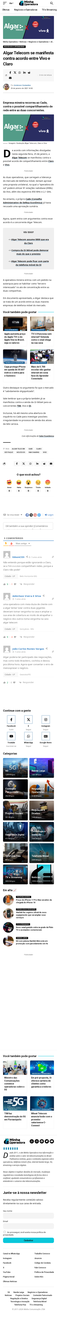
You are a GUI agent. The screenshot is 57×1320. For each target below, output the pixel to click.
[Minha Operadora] (28, 3)
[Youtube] (11, 740)
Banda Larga (38, 770)
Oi (30, 405)
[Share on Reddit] (29, 72)
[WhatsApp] (28, 740)
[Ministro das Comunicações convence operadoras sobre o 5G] (15, 1068)
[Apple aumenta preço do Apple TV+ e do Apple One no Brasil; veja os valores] (15, 324)
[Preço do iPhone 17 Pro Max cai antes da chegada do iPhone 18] (8, 900)
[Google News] (46, 740)
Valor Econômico (46, 436)
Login (50, 514)
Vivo (7, 164)
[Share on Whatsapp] (19, 72)
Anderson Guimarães (22, 85)
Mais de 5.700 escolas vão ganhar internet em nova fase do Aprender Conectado (41, 373)
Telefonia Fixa (13, 856)
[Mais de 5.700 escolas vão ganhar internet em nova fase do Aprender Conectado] (42, 356)
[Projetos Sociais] (15, 810)
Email (5, 1221)
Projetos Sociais (39, 362)
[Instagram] (46, 723)
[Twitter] (47, 1141)
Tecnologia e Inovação (14, 362)
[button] (5, 3)
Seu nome (7, 1211)
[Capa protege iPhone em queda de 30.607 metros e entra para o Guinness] (15, 356)
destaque (9, 452)
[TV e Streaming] (15, 874)
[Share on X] (15, 72)
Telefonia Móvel (40, 856)
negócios (21, 452)
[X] (28, 723)
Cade (31, 449)
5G (6, 770)
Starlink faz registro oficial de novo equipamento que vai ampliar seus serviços (31, 915)
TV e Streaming (11, 330)
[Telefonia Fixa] (15, 853)
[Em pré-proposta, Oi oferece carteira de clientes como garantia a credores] (42, 1068)
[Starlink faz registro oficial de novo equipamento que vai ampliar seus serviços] (8, 913)
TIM (19, 405)
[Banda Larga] (41, 768)
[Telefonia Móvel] (41, 853)
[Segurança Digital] (15, 832)
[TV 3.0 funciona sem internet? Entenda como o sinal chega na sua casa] (42, 324)
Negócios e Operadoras (14, 46)
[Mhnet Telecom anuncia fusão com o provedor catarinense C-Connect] (42, 1103)
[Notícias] (41, 874)
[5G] (15, 768)
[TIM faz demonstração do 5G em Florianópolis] (15, 1103)
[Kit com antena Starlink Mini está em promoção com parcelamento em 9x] (8, 941)
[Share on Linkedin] (24, 72)
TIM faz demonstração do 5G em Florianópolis (15, 1116)
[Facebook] (11, 723)
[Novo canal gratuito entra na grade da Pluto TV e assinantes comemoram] (8, 927)
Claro (51, 161)
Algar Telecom (19, 157)
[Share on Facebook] (10, 72)
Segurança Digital (14, 834)
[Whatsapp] (32, 1141)
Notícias (36, 877)
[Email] (10, 77)
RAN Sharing (34, 452)
